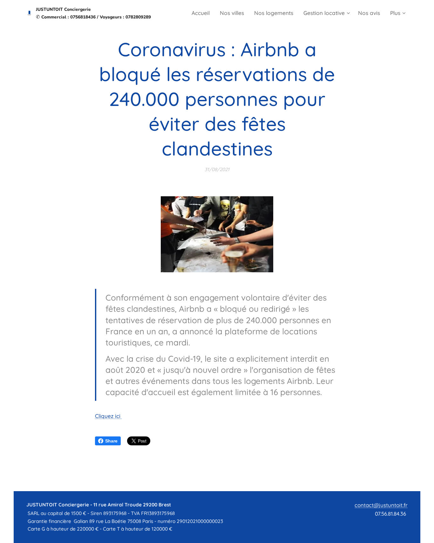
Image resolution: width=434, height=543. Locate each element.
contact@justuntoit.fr (381, 505)
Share (111, 440)
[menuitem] (202, 13)
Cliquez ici (108, 416)
